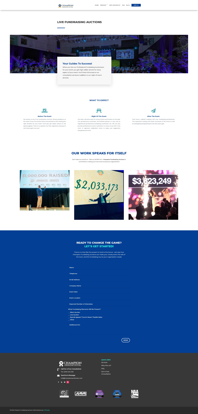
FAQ (123, 5)
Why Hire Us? (106, 365)
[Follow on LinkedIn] (61, 382)
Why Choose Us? (114, 5)
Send (125, 340)
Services (103, 5)
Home (97, 5)
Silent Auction (75, 312)
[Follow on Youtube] (64, 382)
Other (72, 320)
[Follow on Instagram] (68, 382)
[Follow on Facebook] (58, 382)
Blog (128, 5)
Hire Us (136, 5)
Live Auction (74, 315)
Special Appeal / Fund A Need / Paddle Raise (86, 317)
